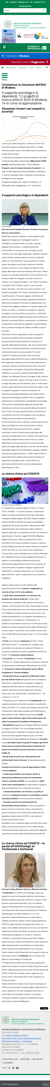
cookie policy (13, 1084)
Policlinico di (17, 56)
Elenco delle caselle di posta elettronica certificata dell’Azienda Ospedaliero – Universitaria (21, 1040)
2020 (32, 67)
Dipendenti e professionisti (34, 48)
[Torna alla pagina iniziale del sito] (2, 67)
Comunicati (22, 67)
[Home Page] (25, 22)
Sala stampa (11, 67)
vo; (40, 788)
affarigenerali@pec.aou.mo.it (17, 1035)
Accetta (45, 1084)
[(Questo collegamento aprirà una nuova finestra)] (25, 35)
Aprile (39, 67)
